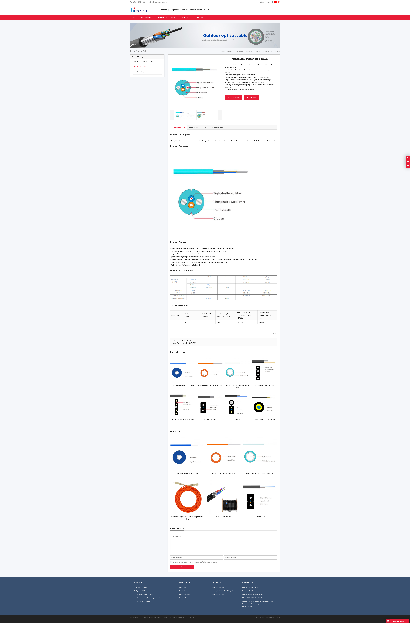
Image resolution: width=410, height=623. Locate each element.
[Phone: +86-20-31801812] (408, 158)
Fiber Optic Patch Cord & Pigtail (143, 61)
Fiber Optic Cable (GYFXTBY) (186, 343)
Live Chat (253, 97)
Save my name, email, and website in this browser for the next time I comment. (195, 562)
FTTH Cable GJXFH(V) (184, 340)
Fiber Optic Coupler (139, 72)
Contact (268, 2)
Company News (184, 594)
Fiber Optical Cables (139, 67)
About (262, 2)
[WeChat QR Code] (408, 166)
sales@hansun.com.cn (159, 2)
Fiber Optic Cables (218, 587)
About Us (182, 587)
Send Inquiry (235, 97)
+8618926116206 (139, 2)
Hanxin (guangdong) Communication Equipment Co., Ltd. (162, 617)
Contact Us (183, 598)
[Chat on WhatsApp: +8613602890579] (408, 162)
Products (182, 591)
